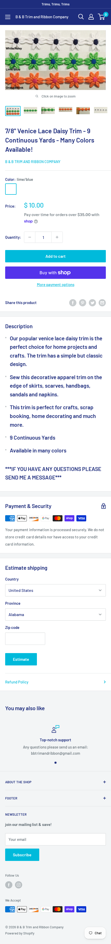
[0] (101, 17)
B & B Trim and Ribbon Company (32, 161)
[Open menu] (7, 17)
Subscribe (22, 854)
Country (12, 579)
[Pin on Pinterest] (82, 302)
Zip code (12, 627)
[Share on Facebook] (72, 302)
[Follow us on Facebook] (8, 884)
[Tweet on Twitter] (92, 302)
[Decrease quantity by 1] (29, 237)
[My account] (91, 17)
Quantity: (13, 237)
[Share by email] (102, 302)
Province (12, 603)
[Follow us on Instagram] (18, 884)
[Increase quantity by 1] (57, 237)
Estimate (21, 659)
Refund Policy (16, 682)
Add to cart (55, 256)
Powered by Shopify (19, 933)
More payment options (55, 284)
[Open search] (81, 17)
